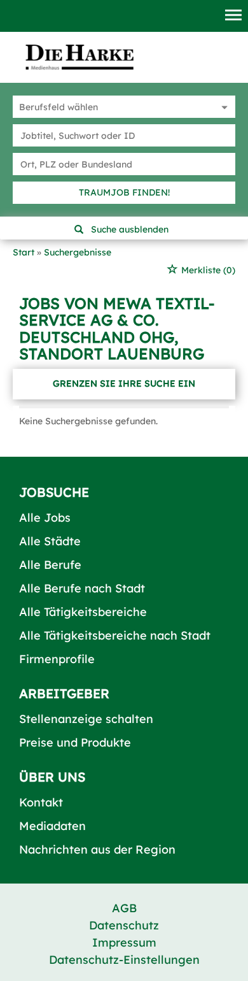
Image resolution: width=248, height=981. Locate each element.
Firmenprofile (57, 659)
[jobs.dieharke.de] (79, 56)
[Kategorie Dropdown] (222, 107)
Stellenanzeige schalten (86, 719)
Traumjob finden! (124, 192)
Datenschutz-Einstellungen (124, 959)
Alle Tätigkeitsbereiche (83, 612)
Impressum (124, 942)
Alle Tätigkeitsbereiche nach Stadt (114, 635)
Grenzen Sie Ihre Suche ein (124, 383)
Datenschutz (124, 925)
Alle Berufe (50, 564)
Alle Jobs (45, 517)
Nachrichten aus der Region (97, 849)
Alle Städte (50, 541)
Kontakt (41, 802)
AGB (124, 908)
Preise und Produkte (75, 742)
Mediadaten (52, 826)
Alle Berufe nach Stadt (82, 588)
